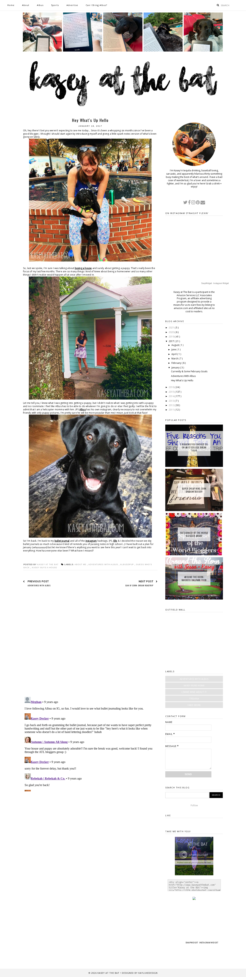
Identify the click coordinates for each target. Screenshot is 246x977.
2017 (172, 341)
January (175, 367)
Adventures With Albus (183, 376)
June (174, 349)
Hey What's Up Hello (182, 380)
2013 (172, 400)
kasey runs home (194, 685)
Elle (115, 540)
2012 (172, 405)
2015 (172, 391)
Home (10, 5)
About (25, 5)
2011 (172, 409)
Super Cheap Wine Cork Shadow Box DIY (194, 490)
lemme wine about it (194, 691)
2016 (172, 387)
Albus (40, 5)
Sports (55, 5)
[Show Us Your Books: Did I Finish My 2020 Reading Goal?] (203, 50)
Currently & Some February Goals (189, 371)
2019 (172, 336)
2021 (172, 327)
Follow (194, 805)
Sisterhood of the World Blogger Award (194, 534)
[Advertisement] (90, 820)
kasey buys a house (44, 567)
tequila (194, 698)
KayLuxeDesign (148, 972)
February (176, 363)
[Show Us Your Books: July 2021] (82, 50)
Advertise (72, 5)
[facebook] (189, 203)
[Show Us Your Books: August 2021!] (42, 50)
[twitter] (185, 203)
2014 (172, 396)
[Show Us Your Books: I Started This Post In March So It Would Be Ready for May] (163, 50)
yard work (194, 705)
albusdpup (127, 564)
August (175, 345)
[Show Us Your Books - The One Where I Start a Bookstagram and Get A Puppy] (122, 50)
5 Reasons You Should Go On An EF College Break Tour (194, 447)
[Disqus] (90, 644)
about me (81, 564)
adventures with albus (103, 564)
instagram (91, 540)
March (175, 358)
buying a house (83, 268)
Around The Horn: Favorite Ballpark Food (194, 579)
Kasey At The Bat (108, 972)
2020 (172, 332)
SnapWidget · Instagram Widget (215, 283)
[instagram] (193, 203)
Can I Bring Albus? (96, 5)
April (174, 354)
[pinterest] (198, 203)
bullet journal (62, 540)
